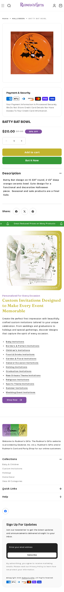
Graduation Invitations (18, 371)
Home (5, 18)
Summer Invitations (17, 388)
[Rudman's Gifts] (14, 430)
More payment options (32, 160)
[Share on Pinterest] (32, 211)
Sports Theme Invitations (20, 384)
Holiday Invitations (16, 367)
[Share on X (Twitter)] (24, 211)
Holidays (6, 473)
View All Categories (12, 481)
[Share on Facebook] (16, 211)
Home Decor (8, 477)
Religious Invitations (17, 379)
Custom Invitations (12, 468)
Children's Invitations (18, 350)
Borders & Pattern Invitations (22, 346)
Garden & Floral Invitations (21, 359)
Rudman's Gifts (28, 578)
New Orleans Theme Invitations (23, 375)
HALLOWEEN (18, 18)
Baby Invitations (15, 342)
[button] (2, 5)
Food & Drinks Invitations (20, 354)
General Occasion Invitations (22, 363)
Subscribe (32, 555)
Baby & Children (10, 464)
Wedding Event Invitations (20, 392)
